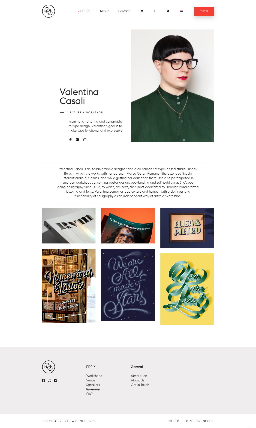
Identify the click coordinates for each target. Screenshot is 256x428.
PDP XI (85, 11)
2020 (204, 11)
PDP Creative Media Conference (69, 421)
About (104, 11)
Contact (124, 11)
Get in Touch (140, 385)
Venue (90, 380)
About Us (137, 380)
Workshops (94, 376)
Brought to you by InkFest (191, 421)
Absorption (139, 376)
